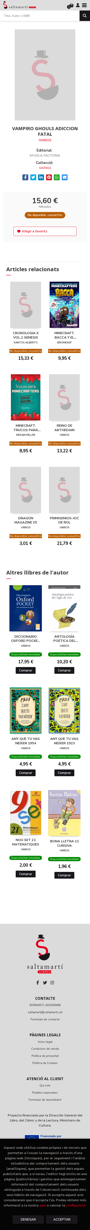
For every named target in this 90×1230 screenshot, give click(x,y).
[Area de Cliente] (78, 5)
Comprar (25, 670)
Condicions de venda (45, 1049)
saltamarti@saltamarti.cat (45, 1012)
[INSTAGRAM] (52, 983)
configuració (75, 1205)
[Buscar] (85, 15)
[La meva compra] (71, 5)
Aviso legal (45, 1042)
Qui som (45, 1085)
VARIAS (45, 168)
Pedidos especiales (45, 1093)
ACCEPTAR (61, 1219)
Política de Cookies (45, 1063)
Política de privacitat (45, 1056)
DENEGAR (28, 1219)
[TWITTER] (45, 983)
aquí (42, 1205)
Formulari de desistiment (45, 1100)
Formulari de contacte (45, 1019)
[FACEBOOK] (38, 983)
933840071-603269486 (45, 1005)
